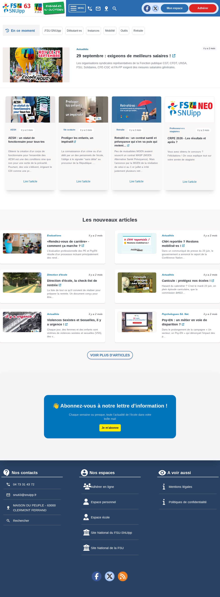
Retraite (138, 30)
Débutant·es (74, 30)
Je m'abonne (110, 427)
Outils (124, 30)
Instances (93, 30)
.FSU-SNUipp (52, 30)
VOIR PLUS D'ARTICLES (110, 355)
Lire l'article (30, 181)
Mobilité (110, 30)
